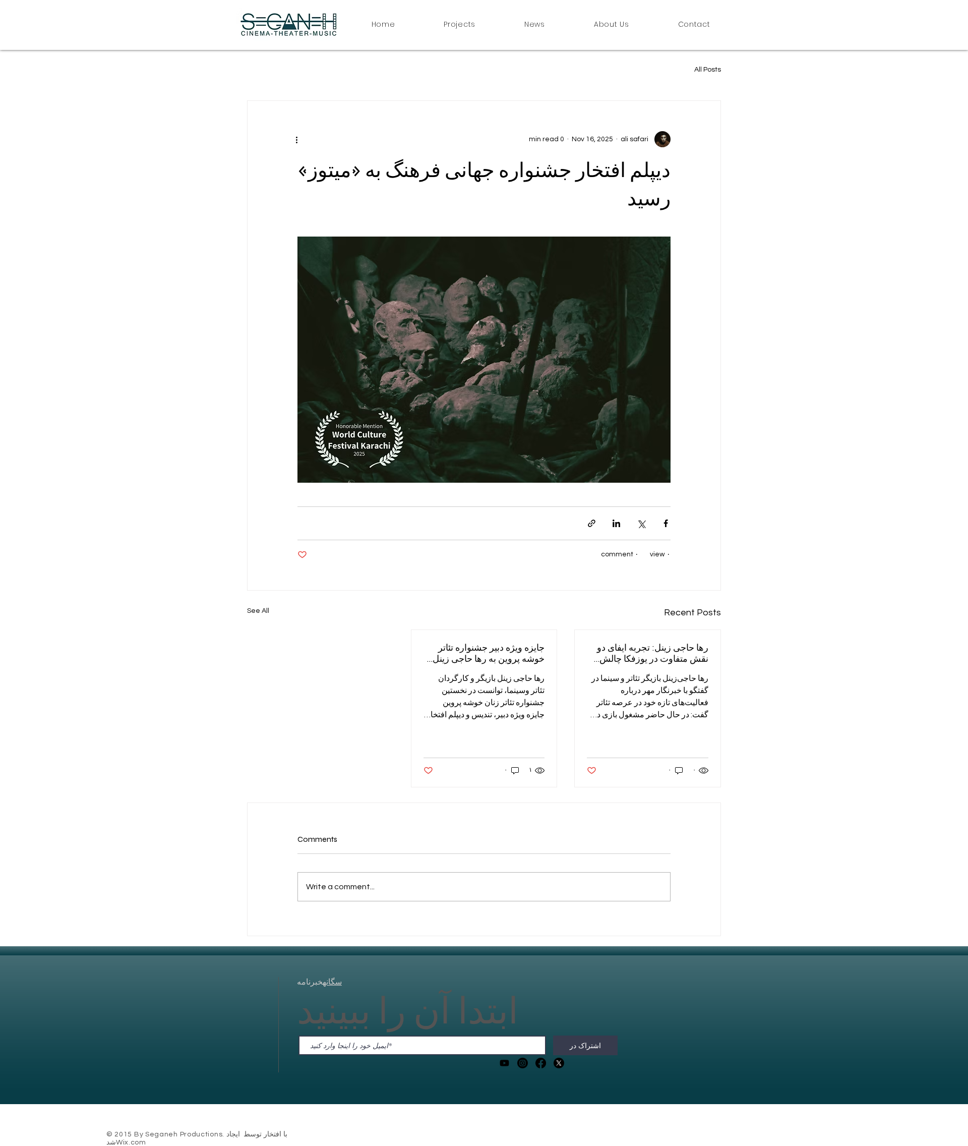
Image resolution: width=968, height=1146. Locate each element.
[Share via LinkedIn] (616, 523)
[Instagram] (522, 1063)
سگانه (332, 982)
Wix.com (131, 1142)
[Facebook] (540, 1063)
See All (258, 610)
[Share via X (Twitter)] (641, 523)
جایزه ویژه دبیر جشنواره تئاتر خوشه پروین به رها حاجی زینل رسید (488, 653)
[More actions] (303, 139)
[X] (559, 1063)
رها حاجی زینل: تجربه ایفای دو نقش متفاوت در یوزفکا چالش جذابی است (652, 653)
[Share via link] (591, 523)
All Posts (707, 69)
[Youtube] (504, 1063)
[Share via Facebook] (666, 523)
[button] (460, 25)
